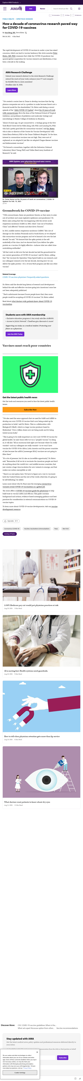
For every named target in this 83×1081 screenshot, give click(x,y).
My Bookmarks (78, 15)
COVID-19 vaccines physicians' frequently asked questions (26, 277)
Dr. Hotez (50, 128)
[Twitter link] (26, 33)
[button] (42, 2)
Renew (42, 9)
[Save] (75, 1078)
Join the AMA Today (14, 334)
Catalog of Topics (9, 534)
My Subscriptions (56, 15)
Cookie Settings (20, 1072)
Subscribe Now (30, 409)
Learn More (11, 90)
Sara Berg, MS (10, 33)
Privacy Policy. (27, 1068)
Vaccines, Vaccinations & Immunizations (36, 529)
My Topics (67, 15)
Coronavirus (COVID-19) (11, 529)
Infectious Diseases (24, 19)
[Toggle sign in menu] (79, 8)
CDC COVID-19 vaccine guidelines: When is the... (37, 1025)
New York (66, 529)
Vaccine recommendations (67, 1028)
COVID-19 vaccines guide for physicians (32, 491)
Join (30, 9)
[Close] (37, 1052)
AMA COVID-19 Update (23, 110)
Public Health (8, 19)
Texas (56, 529)
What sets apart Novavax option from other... (36, 1028)
